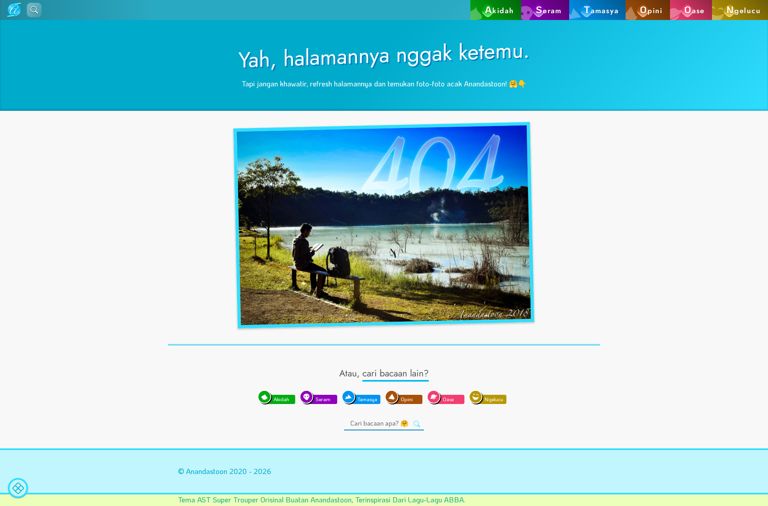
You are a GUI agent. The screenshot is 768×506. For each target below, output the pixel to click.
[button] (34, 10)
